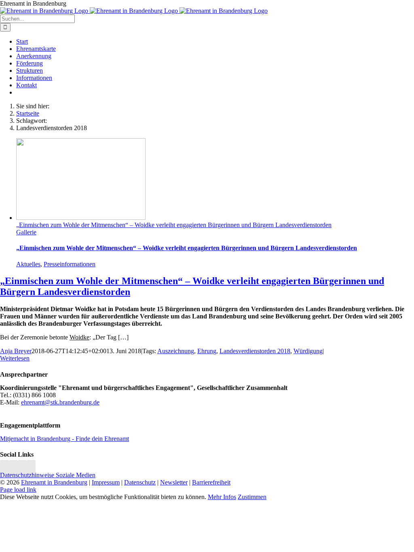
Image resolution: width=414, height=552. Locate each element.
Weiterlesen (15, 358)
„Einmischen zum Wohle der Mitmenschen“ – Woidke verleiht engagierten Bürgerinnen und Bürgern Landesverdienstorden (174, 224)
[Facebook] (13, 468)
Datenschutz (140, 482)
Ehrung (206, 351)
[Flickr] (22, 468)
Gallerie (26, 232)
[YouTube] (31, 468)
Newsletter (174, 482)
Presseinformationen (69, 264)
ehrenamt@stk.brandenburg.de (60, 402)
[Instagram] (4, 468)
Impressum (106, 482)
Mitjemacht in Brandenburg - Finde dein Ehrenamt (64, 438)
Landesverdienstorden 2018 (255, 351)
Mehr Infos (222, 496)
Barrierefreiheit (211, 482)
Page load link (18, 489)
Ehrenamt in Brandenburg (54, 482)
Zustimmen (252, 496)
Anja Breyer (16, 351)
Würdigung (308, 351)
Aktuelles (28, 264)
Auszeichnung (175, 351)
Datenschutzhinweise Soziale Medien (47, 475)
